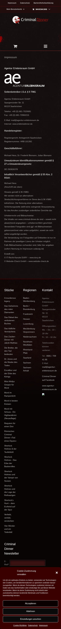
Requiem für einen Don (9, 425)
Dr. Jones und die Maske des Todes (10, 362)
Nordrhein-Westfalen (28, 343)
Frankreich (28, 314)
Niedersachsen (30, 337)
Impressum (43, 625)
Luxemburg (28, 324)
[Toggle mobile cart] (15, 46)
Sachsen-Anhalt (27, 369)
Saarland (27, 358)
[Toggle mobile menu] (45, 46)
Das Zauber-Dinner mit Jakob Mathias (10, 339)
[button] (56, 572)
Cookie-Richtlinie (20, 625)
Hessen (26, 319)
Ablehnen (30, 611)
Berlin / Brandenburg (29, 307)
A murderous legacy (10, 299)
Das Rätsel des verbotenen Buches (11, 320)
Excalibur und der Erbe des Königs (10, 373)
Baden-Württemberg (29, 299)
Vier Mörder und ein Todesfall (9, 529)
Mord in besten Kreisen (11, 402)
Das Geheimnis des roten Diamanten (11, 309)
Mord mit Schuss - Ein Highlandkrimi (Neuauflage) (10, 413)
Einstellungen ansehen (30, 619)
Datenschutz (33, 625)
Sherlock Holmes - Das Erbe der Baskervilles (10, 462)
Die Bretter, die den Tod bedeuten (11, 351)
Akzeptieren (30, 603)
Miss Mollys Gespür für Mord (9, 384)
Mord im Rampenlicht (9, 394)
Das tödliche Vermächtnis (9, 330)
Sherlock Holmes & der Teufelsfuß (10, 449)
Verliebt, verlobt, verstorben (9, 517)
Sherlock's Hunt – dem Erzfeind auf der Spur (9, 505)
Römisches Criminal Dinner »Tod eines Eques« (10, 436)
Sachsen (27, 363)
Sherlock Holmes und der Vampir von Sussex (11, 476)
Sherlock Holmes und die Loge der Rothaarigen (10, 490)
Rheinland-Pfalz (28, 351)
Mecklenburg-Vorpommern (29, 330)
